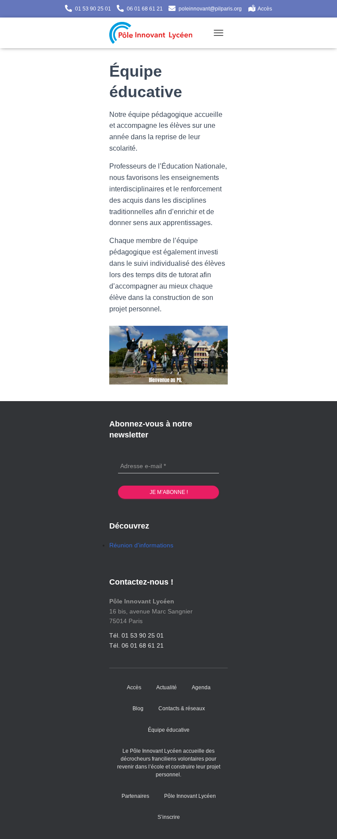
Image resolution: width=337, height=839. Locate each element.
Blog (138, 708)
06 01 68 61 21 (145, 9)
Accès (265, 9)
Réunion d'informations (141, 545)
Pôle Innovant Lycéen (190, 796)
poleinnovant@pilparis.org (210, 9)
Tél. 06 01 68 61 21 (136, 645)
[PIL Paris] (154, 33)
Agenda (201, 687)
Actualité (166, 687)
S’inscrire (169, 817)
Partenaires (135, 796)
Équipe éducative (169, 730)
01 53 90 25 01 (93, 9)
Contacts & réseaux (181, 708)
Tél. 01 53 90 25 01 (136, 635)
